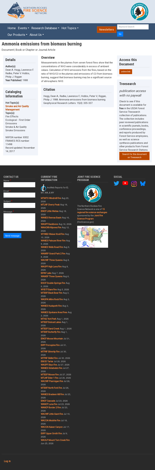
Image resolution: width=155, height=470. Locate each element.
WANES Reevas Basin (51, 217)
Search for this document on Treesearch (134, 156)
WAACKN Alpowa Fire (51, 227)
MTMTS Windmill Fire (51, 198)
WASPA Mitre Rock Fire (52, 299)
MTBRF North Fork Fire (51, 388)
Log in (7, 461)
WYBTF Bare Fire (49, 289)
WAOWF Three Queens (52, 260)
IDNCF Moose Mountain (52, 338)
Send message (12, 235)
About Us (36, 35)
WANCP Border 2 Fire (51, 407)
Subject (7, 201)
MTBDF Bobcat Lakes (51, 322)
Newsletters (106, 29)
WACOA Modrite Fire (50, 420)
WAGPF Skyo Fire (49, 365)
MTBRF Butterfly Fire (51, 332)
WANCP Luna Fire (49, 404)
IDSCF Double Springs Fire (53, 283)
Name (6, 180)
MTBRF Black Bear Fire (51, 293)
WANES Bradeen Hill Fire (52, 394)
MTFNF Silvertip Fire (50, 351)
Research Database (44, 28)
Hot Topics (68, 28)
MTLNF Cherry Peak (50, 204)
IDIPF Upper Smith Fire (51, 433)
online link (125, 71)
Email (6, 190)
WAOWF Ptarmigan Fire (52, 381)
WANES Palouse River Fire (53, 240)
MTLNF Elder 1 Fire (49, 378)
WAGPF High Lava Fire (51, 266)
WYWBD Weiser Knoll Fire (52, 234)
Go (120, 34)
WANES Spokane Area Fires (54, 312)
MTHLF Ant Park (48, 319)
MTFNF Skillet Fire (49, 358)
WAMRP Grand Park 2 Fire (53, 253)
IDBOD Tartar (47, 361)
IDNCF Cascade (48, 401)
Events (22, 28)
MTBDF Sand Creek (50, 328)
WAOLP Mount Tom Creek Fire (55, 440)
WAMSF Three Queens (52, 276)
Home (12, 28)
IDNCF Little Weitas (50, 211)
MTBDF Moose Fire (50, 374)
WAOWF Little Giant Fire (52, 414)
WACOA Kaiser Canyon (52, 427)
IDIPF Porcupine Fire (50, 345)
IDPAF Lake (46, 273)
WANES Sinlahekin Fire (51, 368)
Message (7, 211)
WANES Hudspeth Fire (51, 306)
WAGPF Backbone (49, 224)
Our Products (16, 35)
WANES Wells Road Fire (52, 247)
